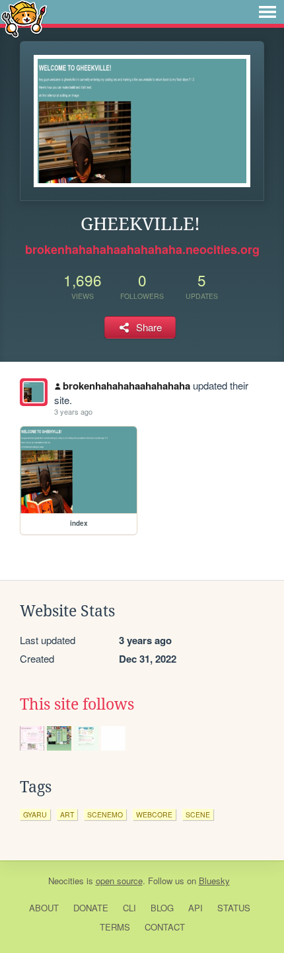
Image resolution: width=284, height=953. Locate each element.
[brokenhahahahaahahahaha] (33, 392)
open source (119, 880)
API (195, 907)
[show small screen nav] (267, 12)
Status (233, 907)
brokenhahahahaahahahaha (126, 385)
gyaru (35, 814)
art (67, 814)
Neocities (66, 880)
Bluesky (214, 880)
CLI (129, 907)
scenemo (105, 814)
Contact (165, 927)
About (44, 907)
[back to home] (24, 18)
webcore (154, 814)
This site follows (77, 704)
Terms (115, 927)
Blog (162, 907)
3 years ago (73, 411)
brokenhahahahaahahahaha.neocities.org (142, 249)
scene (198, 814)
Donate (90, 907)
